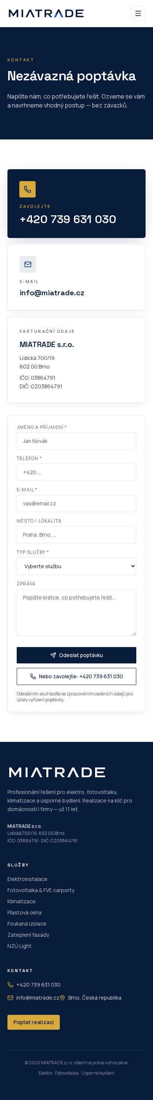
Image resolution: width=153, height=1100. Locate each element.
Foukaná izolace (26, 923)
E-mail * (27, 490)
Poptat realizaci (33, 1022)
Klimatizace (21, 901)
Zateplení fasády (28, 934)
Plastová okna (24, 912)
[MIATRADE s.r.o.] (46, 13)
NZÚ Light (19, 945)
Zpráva (26, 584)
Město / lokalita (39, 521)
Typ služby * (33, 552)
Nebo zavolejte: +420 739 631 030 (81, 676)
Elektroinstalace (27, 878)
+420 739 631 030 (38, 984)
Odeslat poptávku (81, 655)
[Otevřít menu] (138, 13)
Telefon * (29, 458)
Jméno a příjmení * (42, 427)
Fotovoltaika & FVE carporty (40, 890)
